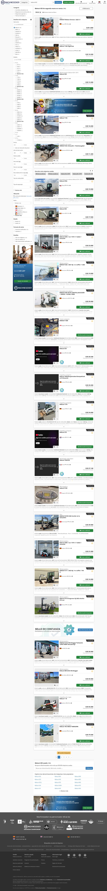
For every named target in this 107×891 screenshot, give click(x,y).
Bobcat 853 (78, 779)
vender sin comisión (23, 281)
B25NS (19, 90)
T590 (19, 79)
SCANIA (17, 33)
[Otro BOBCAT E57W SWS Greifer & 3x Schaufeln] (47, 523)
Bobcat (18, 27)
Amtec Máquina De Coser (93, 846)
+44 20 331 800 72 (48, 837)
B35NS (19, 93)
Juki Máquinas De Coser (60, 846)
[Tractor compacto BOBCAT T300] (47, 327)
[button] (104, 2)
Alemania (20, 206)
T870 (19, 85)
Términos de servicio (51, 888)
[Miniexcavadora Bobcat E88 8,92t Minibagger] (47, 677)
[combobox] (23, 203)
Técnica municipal (20, 15)
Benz (17, 54)
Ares (17, 44)
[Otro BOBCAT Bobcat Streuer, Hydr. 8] (47, 26)
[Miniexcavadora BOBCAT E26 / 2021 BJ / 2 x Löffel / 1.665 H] (47, 272)
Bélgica (19, 214)
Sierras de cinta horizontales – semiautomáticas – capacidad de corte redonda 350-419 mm (29, 846)
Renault (18, 37)
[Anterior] (35, 26)
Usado (17, 223)
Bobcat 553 (58, 782)
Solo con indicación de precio (22, 148)
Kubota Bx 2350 (89, 174)
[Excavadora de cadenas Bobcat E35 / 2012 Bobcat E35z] (47, 188)
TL (16, 132)
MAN (17, 29)
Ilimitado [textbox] (18, 203)
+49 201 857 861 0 (75, 837)
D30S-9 (19, 119)
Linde (17, 50)
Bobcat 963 (78, 788)
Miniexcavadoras (40, 174)
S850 (19, 108)
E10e (19, 70)
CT (16, 138)
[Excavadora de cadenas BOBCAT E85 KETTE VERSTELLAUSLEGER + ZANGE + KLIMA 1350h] (47, 299)
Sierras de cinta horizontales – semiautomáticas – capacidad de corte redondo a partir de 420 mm (70, 849)
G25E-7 (19, 126)
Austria (19, 210)
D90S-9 (19, 114)
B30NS (19, 91)
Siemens (18, 31)
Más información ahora (85, 630)
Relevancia (86, 8)
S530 (19, 106)
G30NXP (19, 130)
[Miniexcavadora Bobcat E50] (47, 216)
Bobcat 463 (58, 776)
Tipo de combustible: (19, 178)
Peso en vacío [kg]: (18, 167)
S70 (18, 102)
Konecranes (19, 39)
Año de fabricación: (18, 150)
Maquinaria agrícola (21, 14)
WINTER (18, 52)
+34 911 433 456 (20, 837)
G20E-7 (19, 125)
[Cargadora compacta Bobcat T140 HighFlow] (47, 53)
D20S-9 (19, 118)
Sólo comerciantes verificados (23, 241)
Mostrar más (64, 791)
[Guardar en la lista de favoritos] (92, 20)
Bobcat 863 (78, 782)
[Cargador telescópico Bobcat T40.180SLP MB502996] (47, 733)
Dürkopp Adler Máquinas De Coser (76, 846)
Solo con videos (20, 239)
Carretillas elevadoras (21, 10)
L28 (18, 136)
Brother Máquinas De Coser (20, 849)
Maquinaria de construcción (23, 12)
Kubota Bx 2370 (77, 174)
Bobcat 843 (78, 776)
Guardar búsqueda (64, 753)
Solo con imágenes (21, 237)
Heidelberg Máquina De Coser (36, 849)
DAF (17, 41)
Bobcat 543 (58, 779)
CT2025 (19, 140)
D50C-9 (19, 112)
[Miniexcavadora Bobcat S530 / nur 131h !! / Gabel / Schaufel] (47, 244)
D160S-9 (20, 116)
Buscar (59, 2)
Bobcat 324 (38, 785)
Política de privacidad (40, 888)
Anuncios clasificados (21, 229)
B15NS (19, 95)
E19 (18, 72)
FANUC (17, 46)
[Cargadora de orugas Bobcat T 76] (47, 705)
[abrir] (64, 40)
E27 (18, 68)
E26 (18, 66)
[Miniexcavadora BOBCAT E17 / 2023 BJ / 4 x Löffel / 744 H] (47, 577)
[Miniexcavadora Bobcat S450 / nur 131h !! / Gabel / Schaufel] (47, 549)
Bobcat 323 (38, 779)
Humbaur (18, 48)
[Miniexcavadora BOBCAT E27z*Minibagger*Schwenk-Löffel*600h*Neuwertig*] (47, 650)
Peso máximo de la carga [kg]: (21, 172)
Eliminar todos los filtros (49, 12)
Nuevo (17, 221)
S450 (19, 104)
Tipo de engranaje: (18, 184)
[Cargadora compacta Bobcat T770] (47, 411)
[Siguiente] (57, 26)
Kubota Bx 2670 (65, 174)
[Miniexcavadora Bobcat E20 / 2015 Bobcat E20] (47, 81)
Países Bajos (21, 208)
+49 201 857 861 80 (21, 839)
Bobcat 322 (38, 776)
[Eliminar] (53, 2)
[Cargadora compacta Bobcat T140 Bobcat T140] (47, 125)
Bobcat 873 (78, 785)
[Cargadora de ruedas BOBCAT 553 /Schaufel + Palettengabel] (47, 153)
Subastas (18, 231)
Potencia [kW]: (17, 156)
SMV (17, 35)
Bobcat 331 (38, 788)
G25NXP (19, 128)
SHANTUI (18, 42)
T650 (19, 83)
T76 (18, 77)
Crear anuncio (87, 111)
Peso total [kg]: (17, 161)
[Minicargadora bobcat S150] (47, 495)
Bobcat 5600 (58, 785)
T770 (19, 81)
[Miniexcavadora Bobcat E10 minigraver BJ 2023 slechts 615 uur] (47, 605)
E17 (18, 64)
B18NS (19, 97)
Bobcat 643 (58, 788)
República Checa (22, 212)
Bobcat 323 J (38, 782)
